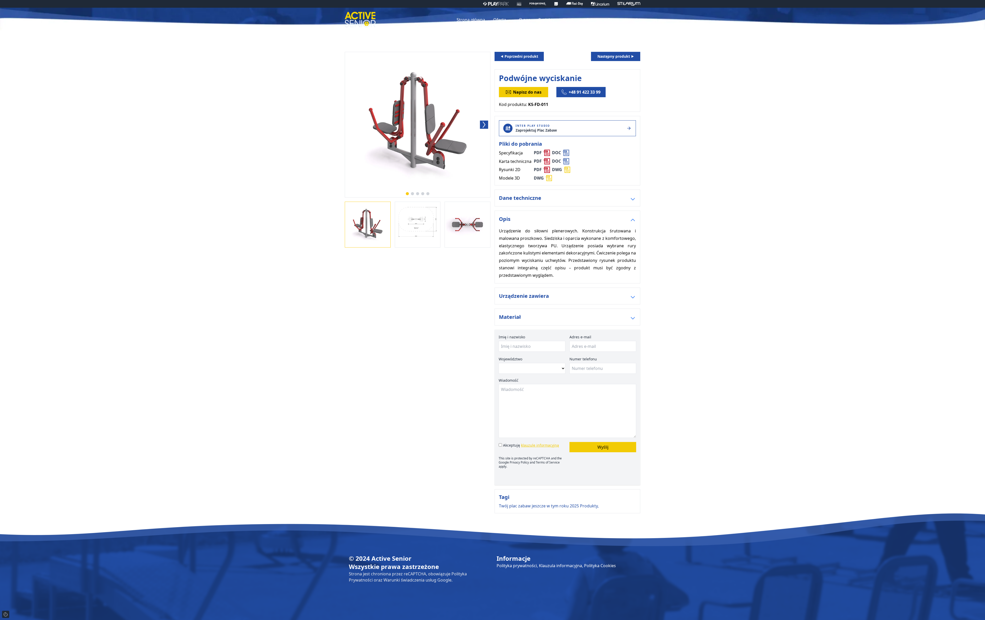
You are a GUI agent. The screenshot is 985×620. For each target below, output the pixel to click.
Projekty (546, 20)
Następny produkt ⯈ (615, 56)
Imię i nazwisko (512, 336)
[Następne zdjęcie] (484, 125)
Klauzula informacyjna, (561, 565)
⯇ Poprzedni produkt (519, 56)
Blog (612, 20)
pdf (538, 169)
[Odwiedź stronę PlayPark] (496, 4)
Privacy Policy (519, 462)
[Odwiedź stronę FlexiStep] (574, 4)
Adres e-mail (580, 336)
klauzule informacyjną (540, 445)
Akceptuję (530, 445)
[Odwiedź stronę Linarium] (600, 4)
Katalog (570, 20)
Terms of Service (548, 462)
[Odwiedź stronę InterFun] (519, 4)
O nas (524, 20)
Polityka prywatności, (518, 565)
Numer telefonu (583, 359)
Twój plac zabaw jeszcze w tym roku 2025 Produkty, (549, 506)
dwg (557, 169)
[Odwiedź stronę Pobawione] (537, 4)
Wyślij (602, 447)
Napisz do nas (527, 92)
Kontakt (632, 20)
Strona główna (471, 20)
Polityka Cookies (600, 565)
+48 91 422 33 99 (584, 92)
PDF (538, 152)
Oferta (500, 20)
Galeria (593, 20)
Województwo (510, 359)
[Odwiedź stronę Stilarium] (628, 4)
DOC (556, 152)
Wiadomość (508, 380)
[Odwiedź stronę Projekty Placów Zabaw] (556, 4)
